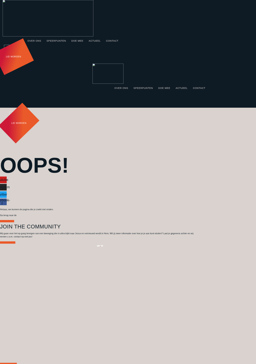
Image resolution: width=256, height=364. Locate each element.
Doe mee (77, 40)
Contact (112, 40)
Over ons (34, 40)
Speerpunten (56, 40)
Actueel (95, 40)
